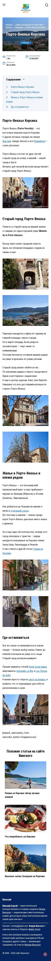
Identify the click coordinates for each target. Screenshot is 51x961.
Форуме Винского (32, 944)
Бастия (6, 141)
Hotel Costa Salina (38, 666)
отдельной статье (20, 510)
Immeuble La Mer (25, 670)
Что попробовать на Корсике (20, 836)
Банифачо (40, 141)
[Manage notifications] (45, 954)
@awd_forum (34, 929)
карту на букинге (37, 679)
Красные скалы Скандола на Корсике (25, 876)
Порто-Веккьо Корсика (22, 86)
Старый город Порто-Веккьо (25, 92)
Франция (25, 43)
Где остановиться (20, 106)
